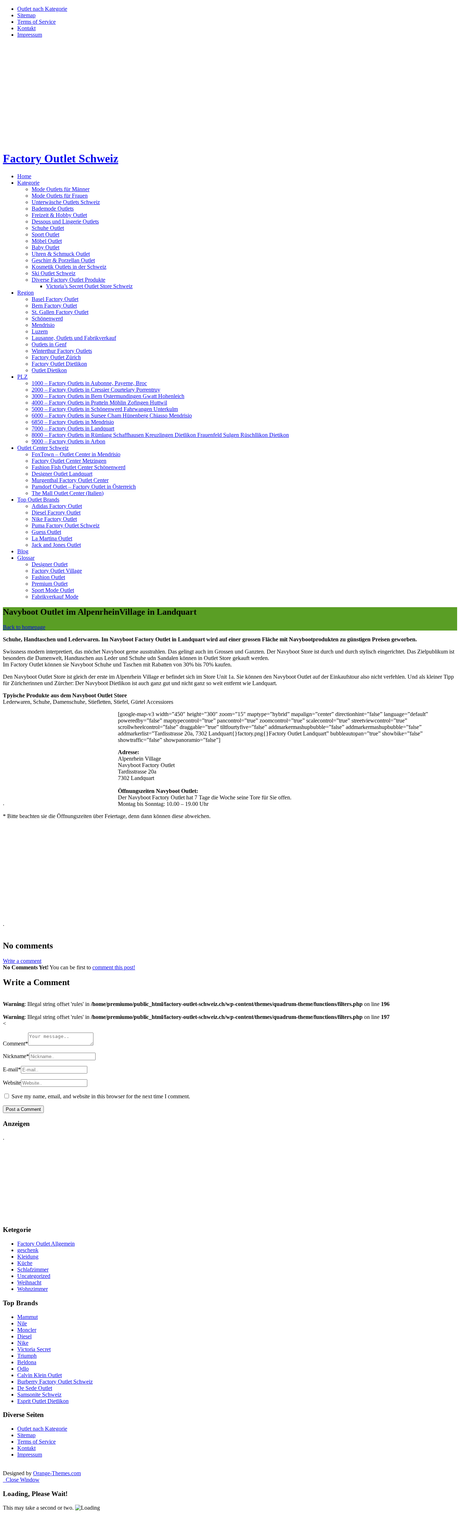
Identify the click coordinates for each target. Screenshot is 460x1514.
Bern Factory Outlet (54, 306)
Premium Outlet (50, 584)
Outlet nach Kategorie (42, 9)
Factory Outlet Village (57, 571)
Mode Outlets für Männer (60, 189)
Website (12, 1083)
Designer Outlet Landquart (62, 474)
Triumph (27, 1356)
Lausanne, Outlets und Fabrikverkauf (74, 338)
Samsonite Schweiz (39, 1394)
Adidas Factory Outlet (57, 506)
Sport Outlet (45, 234)
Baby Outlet (45, 247)
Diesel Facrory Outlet (56, 512)
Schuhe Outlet (48, 228)
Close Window (21, 1480)
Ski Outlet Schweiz (53, 273)
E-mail (12, 1069)
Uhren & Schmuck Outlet (61, 254)
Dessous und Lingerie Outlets (65, 221)
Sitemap (26, 15)
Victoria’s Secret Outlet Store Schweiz (89, 286)
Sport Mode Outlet (53, 590)
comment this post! (113, 967)
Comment (15, 1043)
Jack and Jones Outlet (56, 545)
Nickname (16, 1056)
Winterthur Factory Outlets (62, 351)
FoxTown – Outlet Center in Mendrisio (76, 454)
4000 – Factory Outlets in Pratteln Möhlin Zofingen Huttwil (99, 403)
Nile (22, 1323)
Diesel (24, 1336)
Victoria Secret (34, 1349)
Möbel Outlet (47, 241)
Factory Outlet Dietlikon (59, 364)
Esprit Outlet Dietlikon (43, 1401)
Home (24, 176)
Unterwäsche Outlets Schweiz (66, 202)
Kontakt (26, 28)
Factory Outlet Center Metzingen (69, 461)
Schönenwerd (47, 318)
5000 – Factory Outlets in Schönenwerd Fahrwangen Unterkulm (105, 409)
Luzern (40, 331)
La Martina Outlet (52, 538)
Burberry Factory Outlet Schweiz (55, 1382)
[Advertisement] (230, 94)
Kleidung (27, 1257)
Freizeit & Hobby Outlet (59, 215)
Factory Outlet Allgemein (46, 1244)
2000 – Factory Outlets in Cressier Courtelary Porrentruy (96, 390)
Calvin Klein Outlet (39, 1375)
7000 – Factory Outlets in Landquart (73, 428)
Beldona (26, 1362)
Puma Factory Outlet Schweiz (66, 525)
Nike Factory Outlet (54, 519)
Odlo (23, 1369)
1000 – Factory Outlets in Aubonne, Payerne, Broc (89, 383)
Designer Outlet (50, 564)
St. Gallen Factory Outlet (60, 312)
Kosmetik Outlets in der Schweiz (69, 267)
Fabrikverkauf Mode (55, 597)
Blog (22, 551)
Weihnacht (29, 1282)
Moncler (26, 1330)
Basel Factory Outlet (55, 299)
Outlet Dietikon (49, 370)
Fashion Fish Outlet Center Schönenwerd (78, 467)
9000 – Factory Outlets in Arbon (68, 441)
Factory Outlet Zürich (56, 357)
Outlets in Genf (49, 344)
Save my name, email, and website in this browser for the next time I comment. (101, 1096)
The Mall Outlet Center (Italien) (68, 493)
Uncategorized (33, 1276)
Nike (22, 1343)
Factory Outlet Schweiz (60, 158)
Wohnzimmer (32, 1289)
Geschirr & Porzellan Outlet (63, 260)
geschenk (27, 1250)
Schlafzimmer (33, 1269)
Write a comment (22, 961)
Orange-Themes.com (57, 1473)
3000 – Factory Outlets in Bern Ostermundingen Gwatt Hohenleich (108, 396)
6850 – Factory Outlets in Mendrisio (73, 422)
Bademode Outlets (53, 209)
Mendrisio (43, 325)
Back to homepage (24, 627)
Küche (24, 1263)
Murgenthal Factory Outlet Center (70, 480)
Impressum (29, 35)
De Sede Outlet (34, 1388)
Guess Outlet (46, 532)
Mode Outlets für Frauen (60, 196)
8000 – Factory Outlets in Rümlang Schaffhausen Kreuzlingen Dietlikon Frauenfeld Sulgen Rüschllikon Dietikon (160, 435)
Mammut (27, 1317)
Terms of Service (36, 22)
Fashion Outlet (48, 577)
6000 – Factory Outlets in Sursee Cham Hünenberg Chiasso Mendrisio (112, 415)
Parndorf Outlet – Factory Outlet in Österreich (84, 487)
